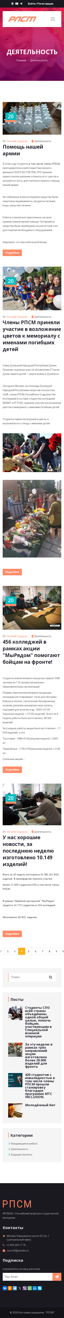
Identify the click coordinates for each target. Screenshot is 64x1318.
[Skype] (40, 1288)
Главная (21, 60)
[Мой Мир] (35, 1288)
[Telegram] (15, 1288)
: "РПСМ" (49, 1312)
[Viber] (25, 1288)
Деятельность (42, 141)
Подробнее (12, 252)
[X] (20, 1288)
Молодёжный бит (40, 1105)
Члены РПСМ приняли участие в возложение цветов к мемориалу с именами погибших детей (32, 335)
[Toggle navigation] (53, 19)
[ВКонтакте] (5, 1288)
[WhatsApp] (30, 1288)
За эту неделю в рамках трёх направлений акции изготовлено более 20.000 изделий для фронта (38, 1055)
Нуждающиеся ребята (23, 1143)
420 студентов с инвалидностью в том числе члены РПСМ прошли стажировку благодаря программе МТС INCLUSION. (40, 1086)
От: (15, 141)
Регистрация (45, 3)
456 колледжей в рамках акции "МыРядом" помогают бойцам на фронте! (31, 651)
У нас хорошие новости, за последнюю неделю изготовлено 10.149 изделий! (28, 850)
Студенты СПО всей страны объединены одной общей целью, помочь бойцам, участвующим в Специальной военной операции (38, 1021)
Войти (31, 3)
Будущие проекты (21, 1154)
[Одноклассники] (10, 1288)
